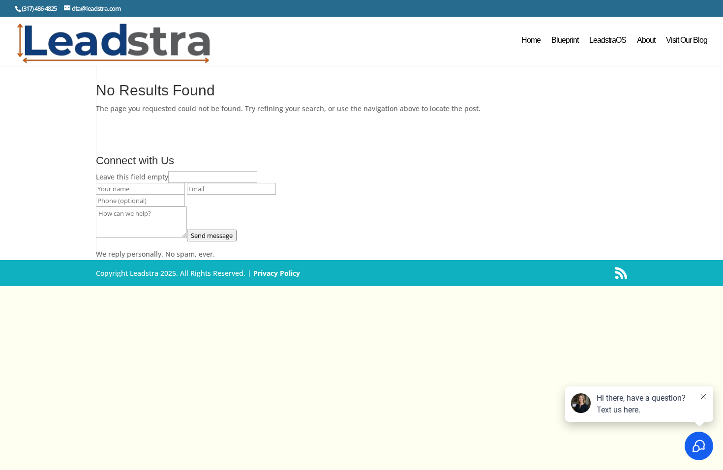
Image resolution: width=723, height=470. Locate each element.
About (646, 40)
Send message (212, 235)
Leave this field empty (132, 176)
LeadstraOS (607, 40)
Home (531, 40)
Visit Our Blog (686, 40)
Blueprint (564, 40)
